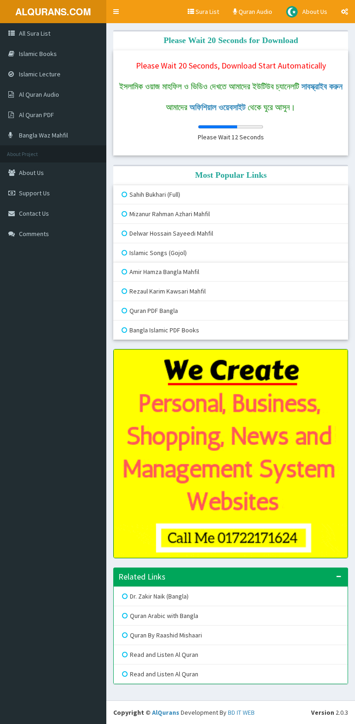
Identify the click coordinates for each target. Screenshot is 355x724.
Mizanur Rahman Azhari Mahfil (169, 214)
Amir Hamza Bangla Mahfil (164, 272)
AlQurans (165, 712)
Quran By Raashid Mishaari (166, 635)
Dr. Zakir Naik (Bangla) (159, 596)
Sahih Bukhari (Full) (154, 194)
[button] (116, 11)
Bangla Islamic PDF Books (164, 330)
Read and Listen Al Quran (164, 654)
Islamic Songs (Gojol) (158, 253)
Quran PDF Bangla (153, 310)
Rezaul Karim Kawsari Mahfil (167, 291)
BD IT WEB (241, 712)
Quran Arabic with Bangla (164, 616)
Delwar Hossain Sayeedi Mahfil (171, 233)
